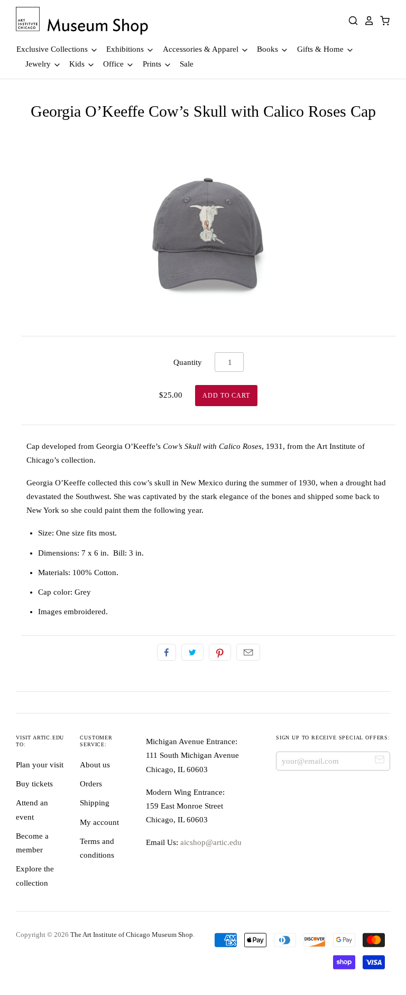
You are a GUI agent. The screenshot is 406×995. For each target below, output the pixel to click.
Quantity (187, 362)
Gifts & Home (321, 49)
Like (166, 652)
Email (248, 652)
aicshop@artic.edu (210, 842)
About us (95, 765)
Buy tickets (34, 784)
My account (99, 822)
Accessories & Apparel (202, 49)
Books (268, 49)
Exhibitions (126, 49)
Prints (153, 64)
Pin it (220, 652)
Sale (186, 64)
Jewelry (39, 64)
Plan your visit (39, 765)
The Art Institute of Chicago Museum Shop (131, 934)
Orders (91, 784)
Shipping (94, 803)
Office (114, 64)
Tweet (192, 652)
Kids (78, 64)
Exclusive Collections (53, 49)
